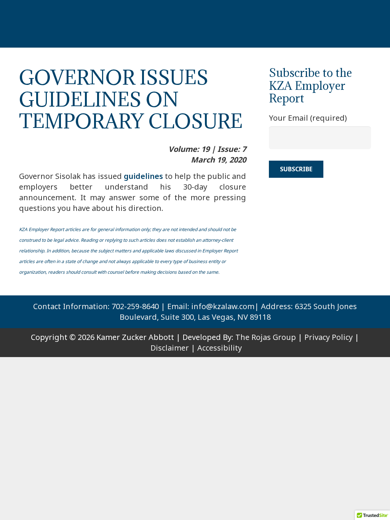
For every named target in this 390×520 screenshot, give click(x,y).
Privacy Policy (328, 337)
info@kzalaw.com (222, 306)
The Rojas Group (265, 337)
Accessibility (219, 348)
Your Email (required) (308, 118)
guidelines (143, 176)
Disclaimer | (172, 348)
